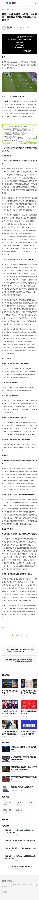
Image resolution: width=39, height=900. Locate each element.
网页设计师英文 (7, 811)
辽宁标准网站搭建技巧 (7, 803)
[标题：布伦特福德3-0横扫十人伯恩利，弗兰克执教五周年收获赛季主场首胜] (19, 82)
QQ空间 (22, 635)
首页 (3, 9)
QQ (17, 635)
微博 (26, 635)
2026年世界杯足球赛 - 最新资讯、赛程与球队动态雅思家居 (20, 885)
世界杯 (9, 9)
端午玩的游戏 (19, 811)
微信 (12, 635)
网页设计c (31, 802)
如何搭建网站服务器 (19, 803)
